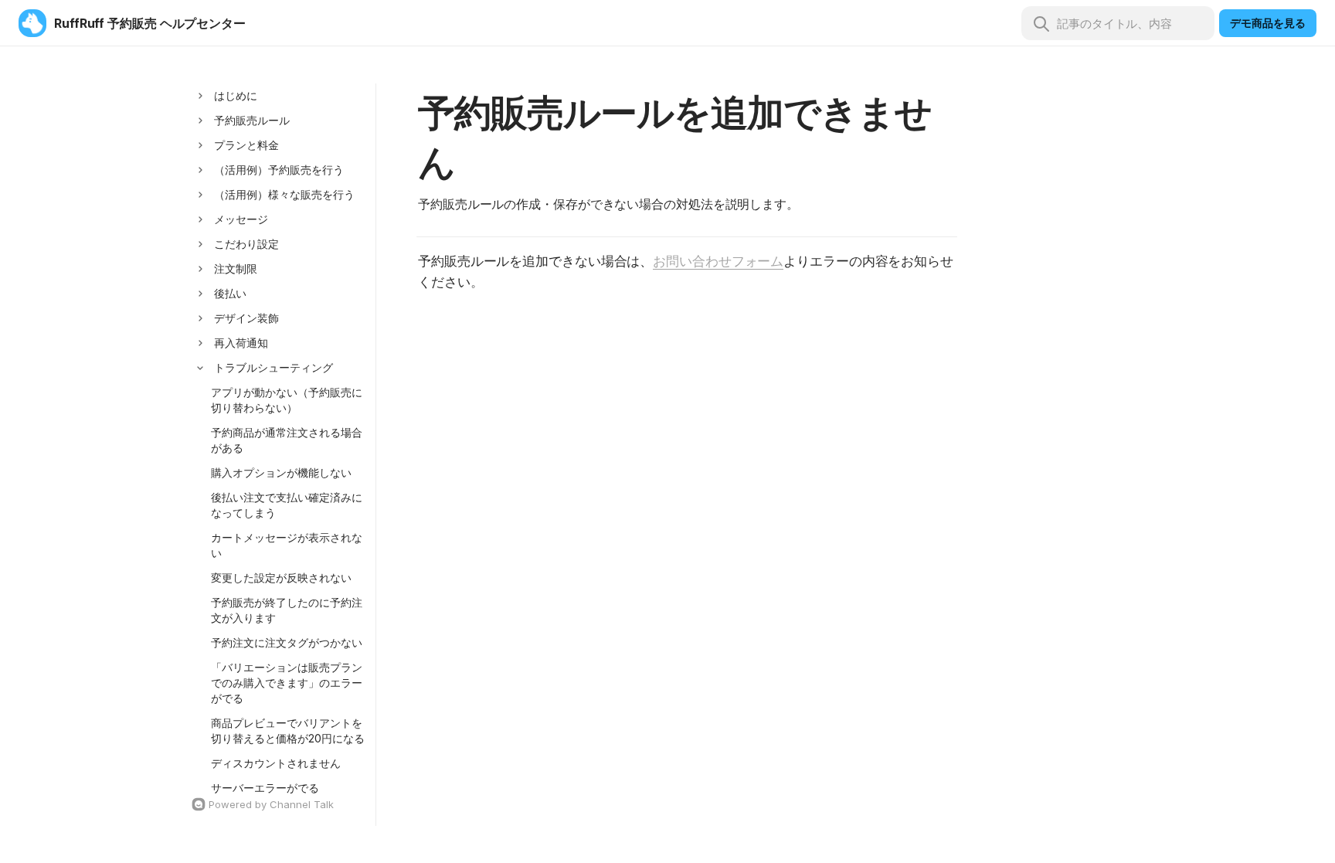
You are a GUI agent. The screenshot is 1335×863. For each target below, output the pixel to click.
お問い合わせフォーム (718, 261)
